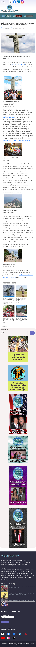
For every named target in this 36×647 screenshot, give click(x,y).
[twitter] (2, 633)
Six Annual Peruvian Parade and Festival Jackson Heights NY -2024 (8, 320)
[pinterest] (26, 633)
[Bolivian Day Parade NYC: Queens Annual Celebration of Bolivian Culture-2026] (4, 588)
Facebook (14, 2)
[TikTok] (14, 637)
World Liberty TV (6, 643)
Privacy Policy (21, 643)
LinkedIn (18, 2)
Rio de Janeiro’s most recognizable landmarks (17, 140)
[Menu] (2, 6)
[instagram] (8, 637)
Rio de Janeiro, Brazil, (18, 64)
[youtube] (3, 637)
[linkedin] (20, 633)
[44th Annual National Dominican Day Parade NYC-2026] (4, 602)
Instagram (22, 2)
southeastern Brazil (9, 117)
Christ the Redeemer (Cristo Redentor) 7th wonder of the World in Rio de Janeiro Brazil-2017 (8, 300)
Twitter (10, 2)
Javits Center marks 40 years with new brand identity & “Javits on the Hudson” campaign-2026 (21, 593)
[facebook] (14, 633)
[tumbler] (8, 633)
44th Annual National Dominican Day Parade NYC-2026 (21, 600)
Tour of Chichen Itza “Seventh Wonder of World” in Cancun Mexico (21, 300)
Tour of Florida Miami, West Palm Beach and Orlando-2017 (21, 319)
